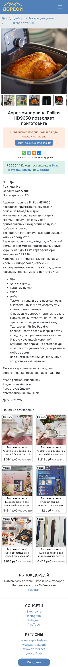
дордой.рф (34, 653)
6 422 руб (51, 561)
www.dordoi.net (34, 649)
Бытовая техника (22, 23)
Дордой (14, 18)
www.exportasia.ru (34, 640)
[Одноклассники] (34, 153)
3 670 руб (17, 561)
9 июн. (6, 467)
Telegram (34, 589)
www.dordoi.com (34, 644)
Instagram (34, 616)
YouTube (34, 624)
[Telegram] (29, 153)
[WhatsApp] (24, 153)
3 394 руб (17, 459)
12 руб (51, 510)
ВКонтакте (34, 611)
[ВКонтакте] (39, 153)
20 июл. (7, 417)
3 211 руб (51, 459)
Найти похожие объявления (34, 142)
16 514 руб (17, 510)
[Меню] (60, 6)
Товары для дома (41, 18)
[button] (34, 662)
